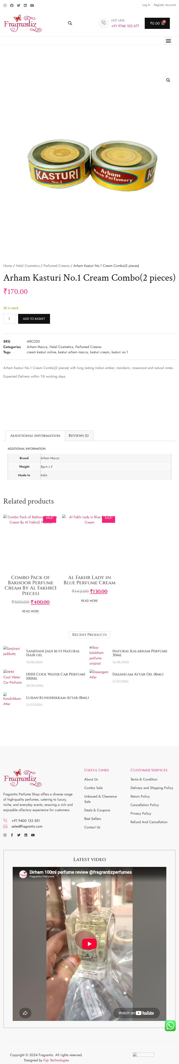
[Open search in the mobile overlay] (70, 23)
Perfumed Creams (56, 265)
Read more (30, 611)
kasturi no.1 (120, 352)
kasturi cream (99, 352)
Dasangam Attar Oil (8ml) (138, 674)
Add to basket (34, 319)
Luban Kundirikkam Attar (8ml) (57, 697)
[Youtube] (32, 5)
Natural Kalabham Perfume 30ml (139, 653)
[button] (168, 41)
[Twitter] (18, 5)
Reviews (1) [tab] (79, 435)
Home (7, 265)
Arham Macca (37, 346)
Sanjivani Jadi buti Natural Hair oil (53, 653)
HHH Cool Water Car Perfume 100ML (55, 676)
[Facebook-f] (12, 835)
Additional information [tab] (35, 435)
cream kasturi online (41, 352)
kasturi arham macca (73, 352)
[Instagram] (5, 5)
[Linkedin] (25, 5)
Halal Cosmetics (28, 265)
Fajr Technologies (56, 1060)
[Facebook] (12, 5)
